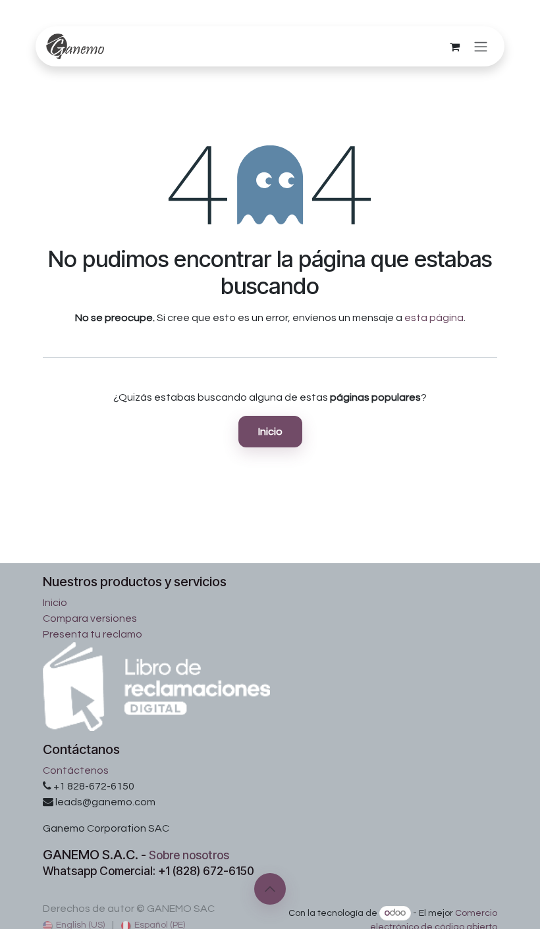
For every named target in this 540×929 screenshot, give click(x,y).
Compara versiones (90, 618)
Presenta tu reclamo (92, 634)
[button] (270, 889)
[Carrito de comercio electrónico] (454, 47)
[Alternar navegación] (481, 46)
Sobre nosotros (189, 855)
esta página (434, 318)
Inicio (270, 431)
